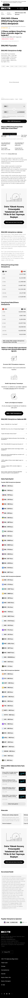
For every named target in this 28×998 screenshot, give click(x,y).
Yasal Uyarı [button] (4, 962)
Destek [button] (3, 973)
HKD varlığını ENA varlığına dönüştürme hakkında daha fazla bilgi (13, 341)
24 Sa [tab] (7, 66)
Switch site (6, 4)
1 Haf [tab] (12, 66)
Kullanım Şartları (14, 903)
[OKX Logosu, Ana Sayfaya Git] (5, 8)
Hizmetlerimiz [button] (5, 970)
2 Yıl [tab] (24, 66)
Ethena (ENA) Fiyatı (12, 153)
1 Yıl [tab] (20, 66)
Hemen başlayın (6, 823)
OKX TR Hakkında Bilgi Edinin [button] (9, 959)
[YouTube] (9, 994)
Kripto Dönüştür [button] (6, 981)
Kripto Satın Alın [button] (6, 977)
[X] (1, 994)
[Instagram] (6, 994)
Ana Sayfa (2, 13)
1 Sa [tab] (3, 66)
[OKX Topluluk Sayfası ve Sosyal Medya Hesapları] (11, 994)
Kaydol (21, 8)
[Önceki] (2, 922)
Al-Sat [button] (3, 985)
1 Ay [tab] (16, 66)
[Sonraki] (26, 922)
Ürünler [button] (3, 966)
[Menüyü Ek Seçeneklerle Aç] (26, 8)
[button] (17, 8)
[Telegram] (4, 994)
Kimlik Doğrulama (9, 388)
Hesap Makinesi (9, 13)
